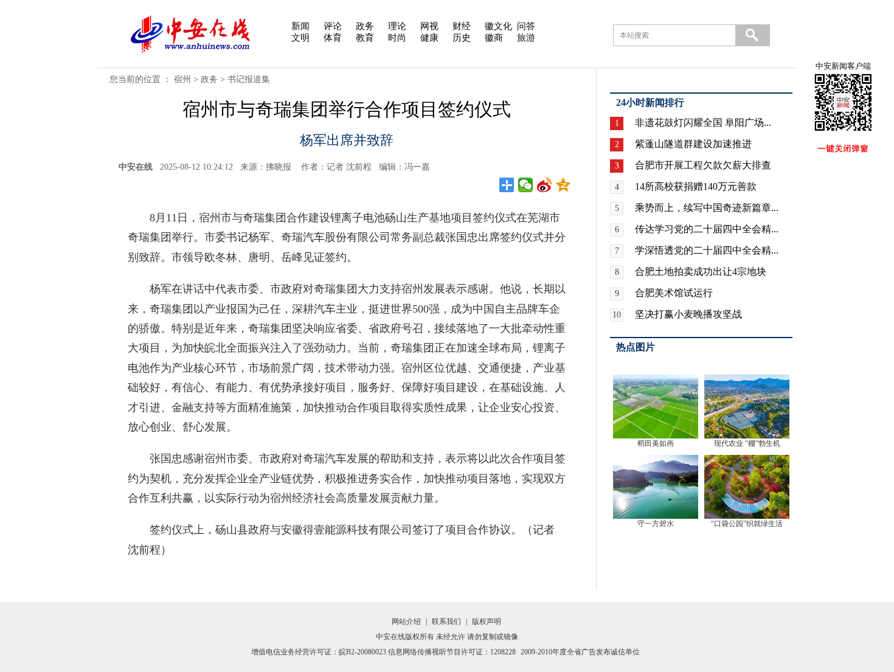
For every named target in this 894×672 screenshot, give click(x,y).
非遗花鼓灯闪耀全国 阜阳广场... (703, 122)
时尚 (397, 38)
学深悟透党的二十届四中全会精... (706, 250)
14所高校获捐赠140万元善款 (696, 186)
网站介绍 (406, 621)
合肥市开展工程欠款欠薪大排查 (703, 165)
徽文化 (498, 26)
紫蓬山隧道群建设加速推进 (693, 144)
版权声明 (486, 621)
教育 (365, 38)
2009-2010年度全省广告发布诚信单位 (580, 652)
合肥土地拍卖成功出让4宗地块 (700, 271)
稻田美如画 (655, 443)
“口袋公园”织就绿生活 (747, 523)
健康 (429, 38)
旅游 (526, 38)
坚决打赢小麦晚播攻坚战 (688, 314)
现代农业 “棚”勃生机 (747, 443)
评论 (333, 26)
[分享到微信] (525, 185)
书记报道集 (248, 79)
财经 (461, 26)
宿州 (182, 79)
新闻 (300, 26)
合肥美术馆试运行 (674, 293)
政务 (365, 26)
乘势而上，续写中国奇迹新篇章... (706, 208)
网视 (429, 26)
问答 (526, 26)
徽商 (494, 38)
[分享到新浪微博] (544, 185)
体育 (333, 38)
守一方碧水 (655, 523)
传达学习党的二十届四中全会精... (706, 229)
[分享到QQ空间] (563, 185)
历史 (461, 38)
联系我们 (446, 621)
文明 (300, 38)
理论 (397, 26)
